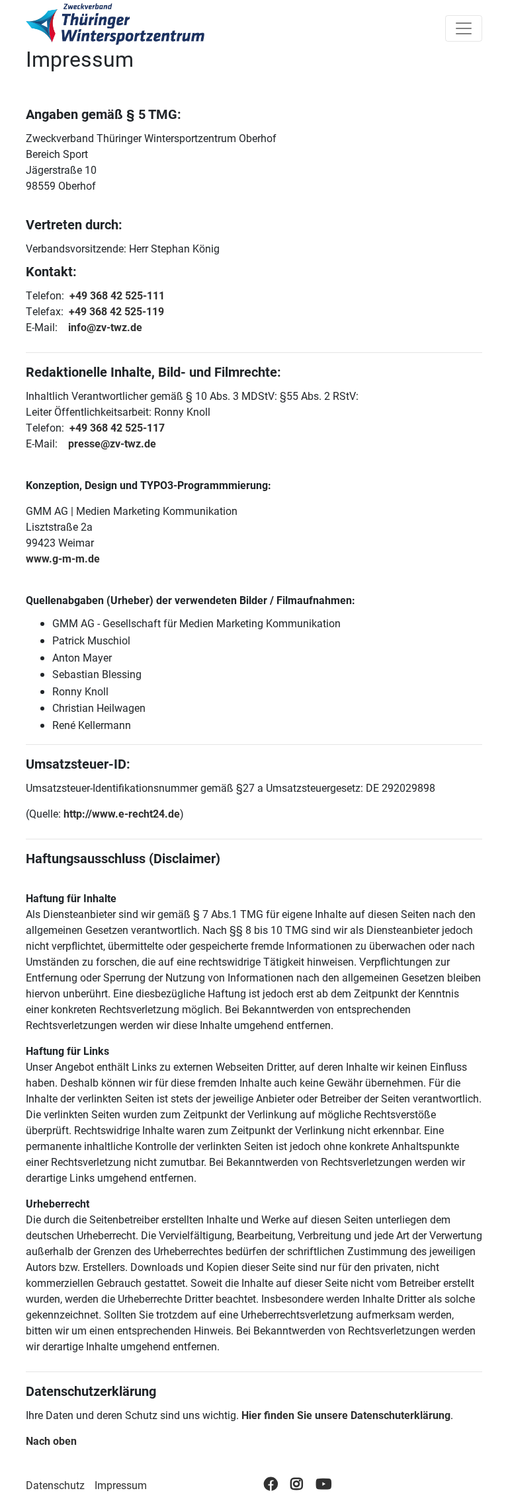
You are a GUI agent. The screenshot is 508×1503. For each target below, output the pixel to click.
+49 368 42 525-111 (117, 295)
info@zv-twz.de (105, 327)
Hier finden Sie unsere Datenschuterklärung (345, 1415)
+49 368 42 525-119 (116, 311)
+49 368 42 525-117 (117, 427)
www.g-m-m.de (63, 558)
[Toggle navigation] (463, 28)
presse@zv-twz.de (112, 443)
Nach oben (51, 1440)
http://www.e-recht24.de (122, 813)
